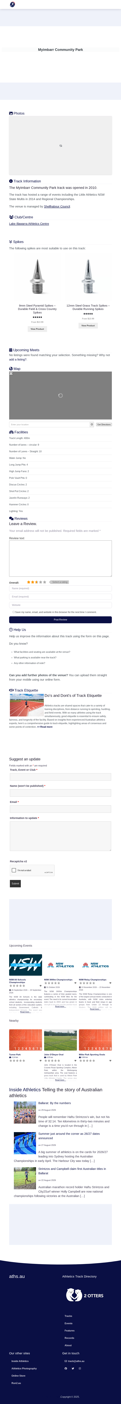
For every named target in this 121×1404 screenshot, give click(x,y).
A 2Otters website (51, 1397)
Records (69, 1338)
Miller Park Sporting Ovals (92, 1054)
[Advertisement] (60, 17)
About (68, 1345)
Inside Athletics (25, 1089)
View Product (37, 329)
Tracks (68, 1316)
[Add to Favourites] (41, 986)
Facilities (21, 432)
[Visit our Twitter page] (72, 1368)
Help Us (20, 630)
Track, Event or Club (23, 769)
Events (68, 1323)
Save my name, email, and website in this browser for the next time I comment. (56, 612)
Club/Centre (23, 217)
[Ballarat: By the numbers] (25, 1112)
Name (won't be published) (27, 785)
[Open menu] (108, 4)
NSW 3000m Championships (58, 979)
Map (17, 369)
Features (70, 1330)
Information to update (24, 818)
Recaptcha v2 (18, 861)
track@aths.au (76, 1361)
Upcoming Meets (26, 350)
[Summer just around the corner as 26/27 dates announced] (25, 1143)
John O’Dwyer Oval (53, 1054)
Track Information (27, 181)
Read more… (25, 1012)
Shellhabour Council (57, 206)
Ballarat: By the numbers (54, 1103)
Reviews (21, 518)
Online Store (18, 1376)
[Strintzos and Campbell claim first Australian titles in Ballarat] (25, 1178)
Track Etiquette (26, 690)
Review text (16, 538)
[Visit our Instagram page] (79, 1368)
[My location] (92, 424)
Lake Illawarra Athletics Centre (29, 223)
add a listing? (17, 359)
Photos (19, 113)
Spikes (18, 242)
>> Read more (45, 727)
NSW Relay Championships (92, 979)
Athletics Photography (24, 1368)
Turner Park (15, 1054)
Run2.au (16, 1383)
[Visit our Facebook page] (65, 1368)
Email (14, 801)
